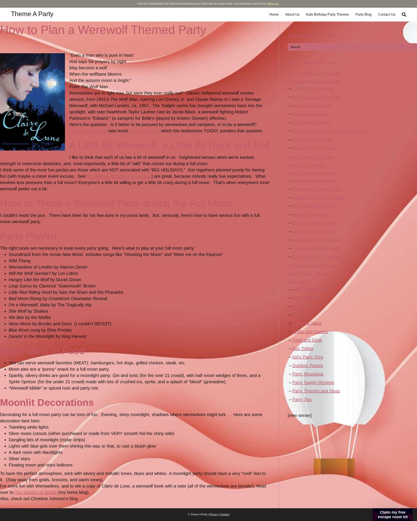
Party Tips (302, 399)
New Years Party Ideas (314, 180)
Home (274, 14)
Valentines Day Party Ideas (318, 197)
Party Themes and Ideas (316, 390)
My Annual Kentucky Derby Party (119, 176)
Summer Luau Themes (314, 231)
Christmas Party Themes (316, 256)
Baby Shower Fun (309, 289)
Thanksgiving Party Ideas (316, 248)
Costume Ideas (307, 323)
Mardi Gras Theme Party (316, 188)
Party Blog (364, 14)
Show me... (273, 3)
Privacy (213, 514)
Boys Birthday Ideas (311, 105)
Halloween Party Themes (316, 239)
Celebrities (302, 314)
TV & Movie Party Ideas (311, 265)
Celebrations (304, 306)
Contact (224, 514)
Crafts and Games (310, 331)
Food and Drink (307, 340)
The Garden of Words (36, 492)
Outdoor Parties (307, 365)
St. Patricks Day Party (313, 205)
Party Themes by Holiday (312, 173)
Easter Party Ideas (310, 214)
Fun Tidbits (302, 348)
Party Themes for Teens (311, 156)
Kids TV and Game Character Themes (329, 130)
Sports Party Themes (308, 273)
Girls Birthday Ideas (311, 122)
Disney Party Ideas (310, 113)
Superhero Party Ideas (314, 147)
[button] (393, 514)
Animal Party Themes (313, 88)
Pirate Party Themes (312, 139)
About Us (292, 14)
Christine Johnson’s (88, 130)
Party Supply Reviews (313, 382)
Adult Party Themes (307, 165)
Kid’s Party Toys (307, 357)
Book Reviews (305, 297)
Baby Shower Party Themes (315, 73)
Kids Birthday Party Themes (327, 14)
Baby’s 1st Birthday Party (316, 97)
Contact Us (386, 14)
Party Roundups (307, 374)
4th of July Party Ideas (314, 222)
